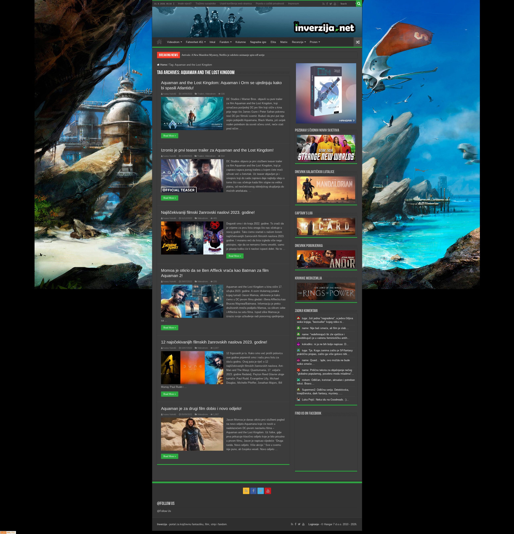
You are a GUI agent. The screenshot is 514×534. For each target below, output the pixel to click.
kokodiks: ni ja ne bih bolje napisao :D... (325, 344)
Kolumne (241, 42)
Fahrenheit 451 (194, 42)
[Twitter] (330, 3)
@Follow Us (165, 503)
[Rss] (323, 3)
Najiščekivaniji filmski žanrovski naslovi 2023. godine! (208, 212)
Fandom (224, 42)
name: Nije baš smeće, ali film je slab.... (325, 328)
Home (159, 41)
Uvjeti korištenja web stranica (236, 3)
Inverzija (162, 524)
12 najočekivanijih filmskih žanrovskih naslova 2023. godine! (214, 342)
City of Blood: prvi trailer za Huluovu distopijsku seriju (212, 54)
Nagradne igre (258, 42)
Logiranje (313, 524)
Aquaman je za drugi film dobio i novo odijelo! (201, 408)
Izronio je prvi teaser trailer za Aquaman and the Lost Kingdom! (217, 150)
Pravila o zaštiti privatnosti (270, 3)
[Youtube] (335, 3)
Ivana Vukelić (169, 94)
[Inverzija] (257, 22)
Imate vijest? (185, 3)
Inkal (212, 42)
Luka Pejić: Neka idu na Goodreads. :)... (325, 399)
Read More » (169, 135)
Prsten (313, 42)
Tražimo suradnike (206, 3)
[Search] (359, 4)
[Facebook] (327, 3)
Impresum (293, 3)
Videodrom (173, 42)
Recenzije (297, 42)
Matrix (284, 42)
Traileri (200, 94)
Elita (273, 42)
